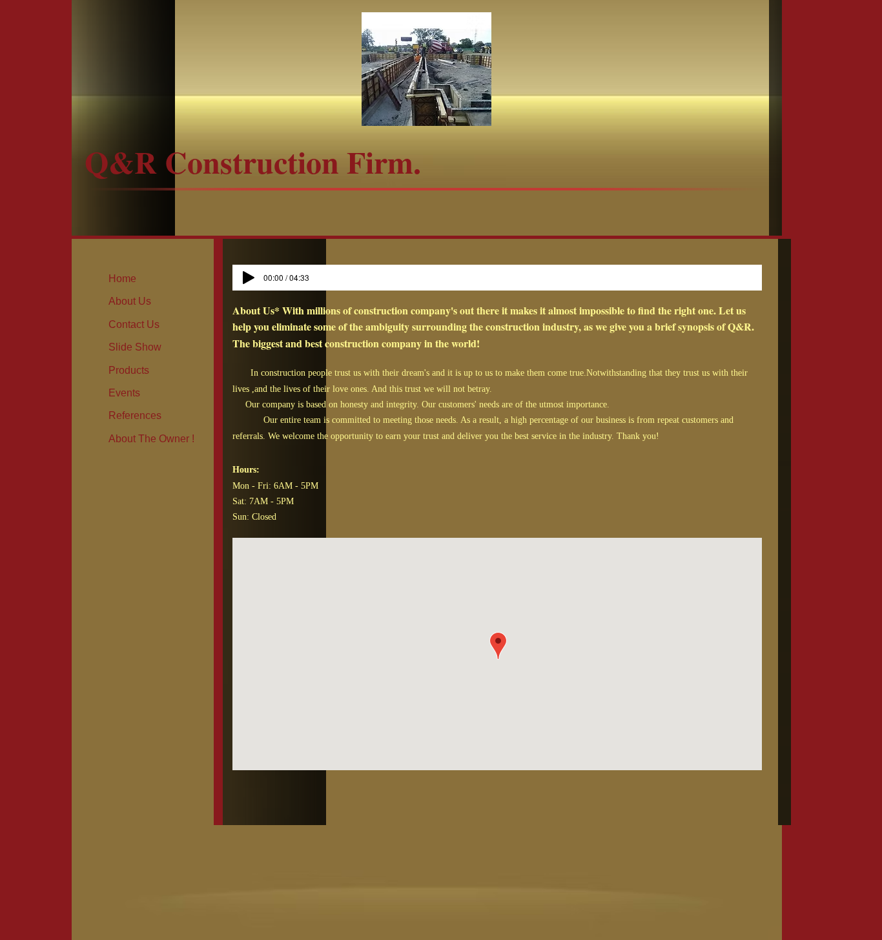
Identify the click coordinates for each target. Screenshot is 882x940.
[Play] (248, 277)
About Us (129, 301)
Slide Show (134, 347)
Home (122, 278)
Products (128, 370)
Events (124, 392)
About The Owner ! (151, 438)
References (134, 415)
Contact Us (133, 324)
